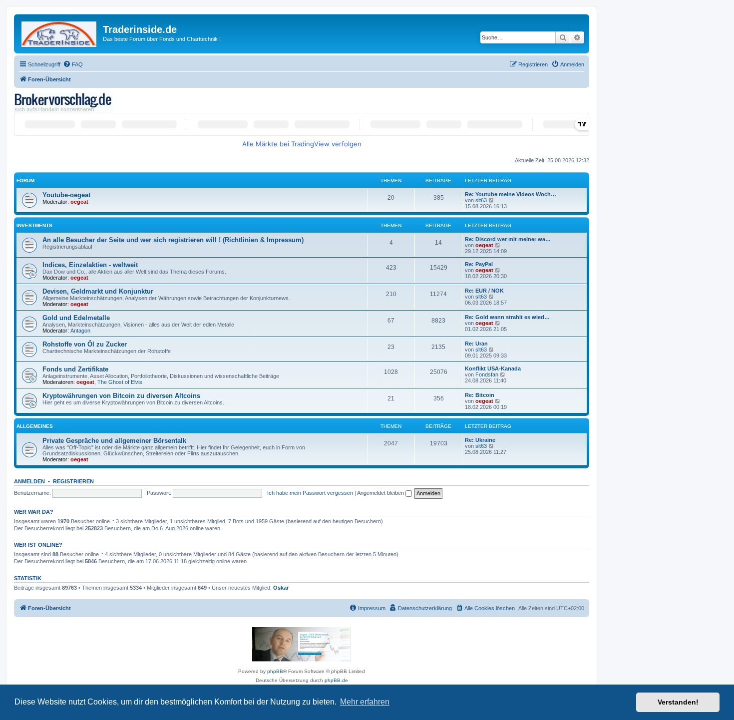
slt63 (481, 200)
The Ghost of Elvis (119, 382)
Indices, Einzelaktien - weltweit (90, 265)
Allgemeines (34, 426)
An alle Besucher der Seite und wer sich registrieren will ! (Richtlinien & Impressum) (173, 240)
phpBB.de (336, 680)
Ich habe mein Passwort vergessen (310, 493)
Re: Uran (476, 344)
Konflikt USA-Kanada (493, 368)
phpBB (275, 671)
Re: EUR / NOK (484, 291)
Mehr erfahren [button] (364, 702)
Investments (34, 225)
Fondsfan (486, 374)
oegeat (79, 202)
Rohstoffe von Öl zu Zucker (84, 344)
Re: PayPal (479, 264)
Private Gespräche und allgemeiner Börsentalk (114, 440)
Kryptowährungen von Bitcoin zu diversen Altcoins (121, 395)
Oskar (281, 588)
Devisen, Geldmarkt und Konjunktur (97, 291)
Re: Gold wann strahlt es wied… (507, 317)
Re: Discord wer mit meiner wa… (508, 239)
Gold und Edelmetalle (76, 318)
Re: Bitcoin (479, 395)
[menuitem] (73, 64)
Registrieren (73, 481)
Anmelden (29, 481)
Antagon (80, 331)
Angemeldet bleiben (381, 493)
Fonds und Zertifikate (75, 369)
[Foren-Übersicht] (59, 32)
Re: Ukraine (480, 440)
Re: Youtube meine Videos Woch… (510, 194)
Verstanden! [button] (678, 702)
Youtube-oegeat (66, 195)
